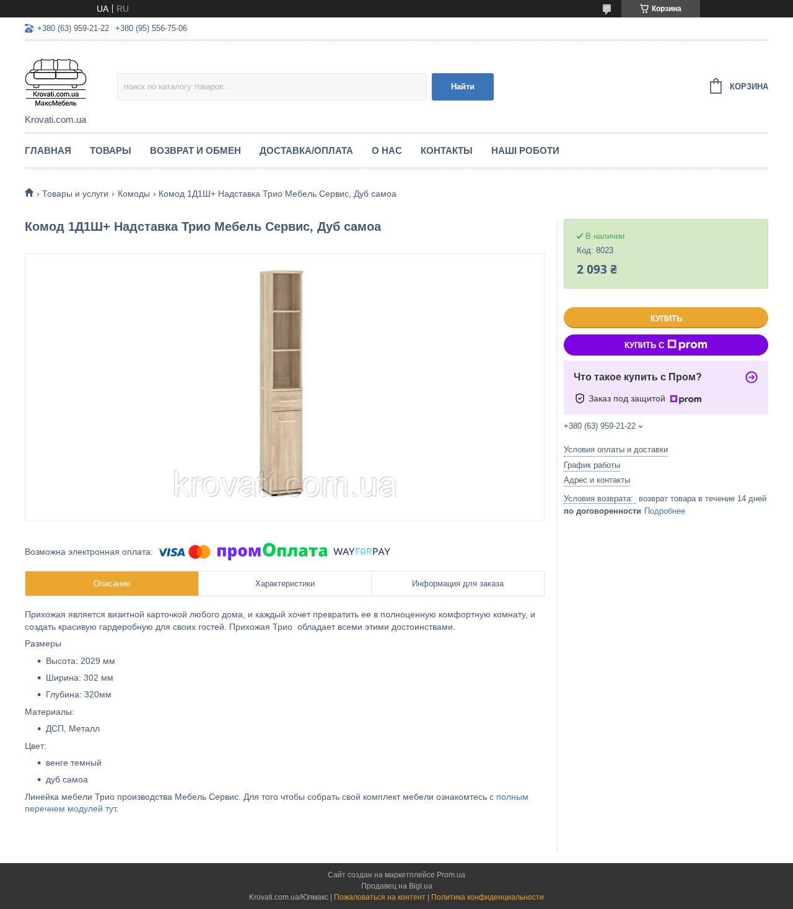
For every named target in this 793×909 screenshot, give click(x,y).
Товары (110, 150)
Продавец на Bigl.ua (396, 886)
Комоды (134, 194)
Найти (463, 86)
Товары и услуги (75, 194)
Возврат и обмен (195, 150)
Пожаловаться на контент (380, 897)
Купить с (644, 345)
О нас (387, 150)
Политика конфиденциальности (487, 897)
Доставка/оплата (306, 150)
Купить (666, 318)
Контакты (447, 150)
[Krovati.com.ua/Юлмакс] (71, 78)
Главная (48, 150)
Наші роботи (525, 150)
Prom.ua (451, 875)
